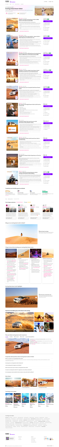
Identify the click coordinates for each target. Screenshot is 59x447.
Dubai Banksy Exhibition (24, 426)
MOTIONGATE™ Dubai (8, 421)
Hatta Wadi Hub (40, 425)
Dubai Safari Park (31, 417)
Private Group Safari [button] (23, 268)
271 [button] (21, 137)
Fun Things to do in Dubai (19, 425)
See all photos (51, 330)
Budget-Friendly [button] (46, 265)
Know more (6, 195)
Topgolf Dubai (45, 425)
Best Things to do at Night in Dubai (10, 425)
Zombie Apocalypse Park (8, 426)
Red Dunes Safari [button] (26, 263)
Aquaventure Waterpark (29, 421)
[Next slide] (17, 25)
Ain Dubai (46, 417)
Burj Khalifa (10, 417)
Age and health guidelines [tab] (30, 336)
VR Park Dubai (7, 422)
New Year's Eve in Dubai (48, 422)
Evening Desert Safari (47, 418)
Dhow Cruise (37, 417)
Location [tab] (6, 336)
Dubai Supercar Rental (27, 418)
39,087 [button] (22, 35)
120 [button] (21, 86)
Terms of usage (33, 440)
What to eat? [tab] (22, 336)
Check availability (48, 21)
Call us (20, 438)
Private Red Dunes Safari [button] (11, 274)
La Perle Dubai (12, 422)
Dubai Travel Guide (36, 422)
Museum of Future (7, 418)
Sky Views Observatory (20, 418)
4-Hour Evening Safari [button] (10, 270)
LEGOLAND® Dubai (15, 421)
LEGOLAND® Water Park (22, 421)
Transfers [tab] (11, 336)
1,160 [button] (21, 52)
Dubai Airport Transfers (25, 422)
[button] (7, 210)
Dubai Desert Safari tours (39, 418)
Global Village (48, 421)
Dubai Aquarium (26, 417)
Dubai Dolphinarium (20, 417)
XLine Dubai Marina (37, 426)
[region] (12, 25)
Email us (20, 439)
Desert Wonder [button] (48, 270)
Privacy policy (33, 439)
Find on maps (33, 343)
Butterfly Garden (42, 417)
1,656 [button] (21, 18)
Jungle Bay (14, 426)
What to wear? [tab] (16, 336)
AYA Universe (35, 421)
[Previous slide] (7, 25)
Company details (33, 438)
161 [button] (21, 69)
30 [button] (21, 103)
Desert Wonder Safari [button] (10, 266)
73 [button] (21, 171)
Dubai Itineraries (42, 422)
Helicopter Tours (13, 418)
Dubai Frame (15, 417)
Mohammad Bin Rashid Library (33, 425)
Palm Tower (18, 426)
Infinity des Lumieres (31, 426)
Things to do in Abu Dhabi (8, 427)
